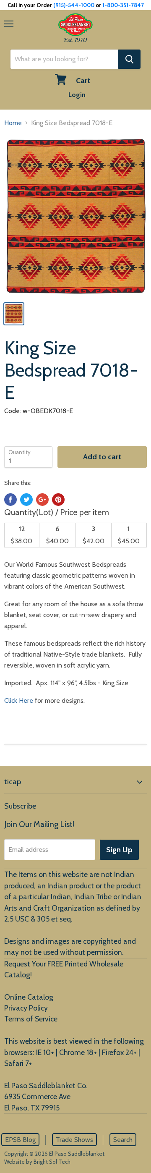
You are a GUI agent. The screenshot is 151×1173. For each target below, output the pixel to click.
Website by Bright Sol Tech (37, 1161)
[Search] (129, 59)
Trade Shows (74, 1140)
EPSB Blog (20, 1140)
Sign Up (119, 849)
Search (123, 1140)
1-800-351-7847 (123, 5)
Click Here (18, 700)
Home (13, 123)
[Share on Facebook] (10, 499)
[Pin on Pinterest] (58, 499)
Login (77, 95)
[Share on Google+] (42, 499)
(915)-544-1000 (73, 5)
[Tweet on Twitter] (26, 499)
